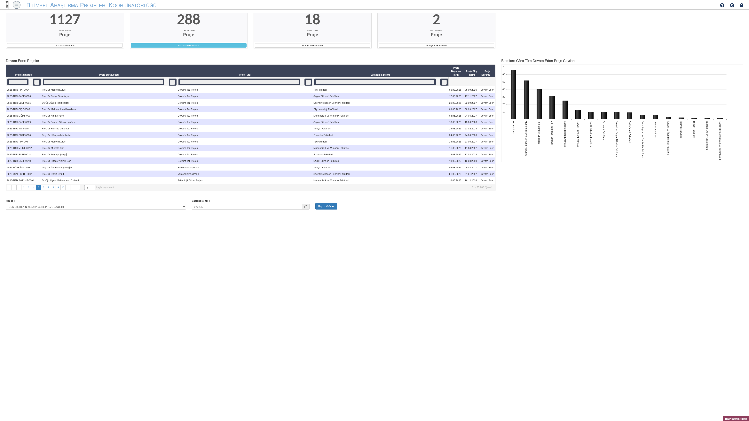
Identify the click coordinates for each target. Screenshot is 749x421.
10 (63, 187)
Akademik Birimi (380, 74)
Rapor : (10, 201)
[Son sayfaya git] (77, 187)
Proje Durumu (485, 72)
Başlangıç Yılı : (201, 201)
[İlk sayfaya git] (9, 187)
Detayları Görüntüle (64, 45)
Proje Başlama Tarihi (456, 71)
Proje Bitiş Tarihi (471, 72)
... (68, 187)
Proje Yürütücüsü (109, 74)
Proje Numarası (23, 74)
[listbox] (37, 82)
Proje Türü (244, 74)
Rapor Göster (326, 206)
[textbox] (18, 82)
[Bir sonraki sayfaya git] (72, 187)
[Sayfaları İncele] (14, 187)
